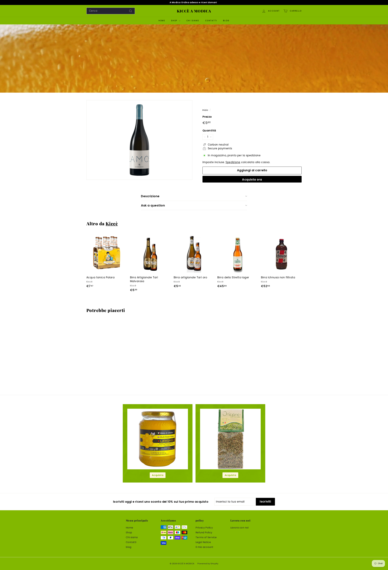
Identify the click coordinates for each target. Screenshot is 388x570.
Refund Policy (204, 532)
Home (162, 20)
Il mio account (204, 547)
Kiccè (112, 223)
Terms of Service (206, 537)
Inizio (205, 110)
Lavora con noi (239, 527)
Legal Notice (203, 542)
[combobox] (110, 11)
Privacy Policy (204, 527)
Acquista (157, 475)
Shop (174, 20)
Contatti (211, 20)
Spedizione (233, 162)
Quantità (209, 130)
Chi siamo (192, 20)
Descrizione (150, 196)
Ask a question (153, 205)
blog (226, 20)
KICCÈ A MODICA (194, 10)
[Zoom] (139, 140)
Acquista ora (252, 180)
